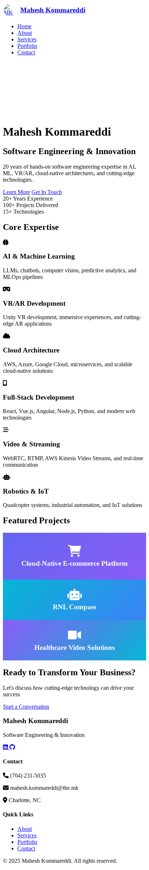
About (24, 33)
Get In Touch (46, 192)
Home (24, 26)
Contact (26, 52)
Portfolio (27, 46)
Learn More (16, 192)
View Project (18, 576)
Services (27, 39)
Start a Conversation (26, 707)
